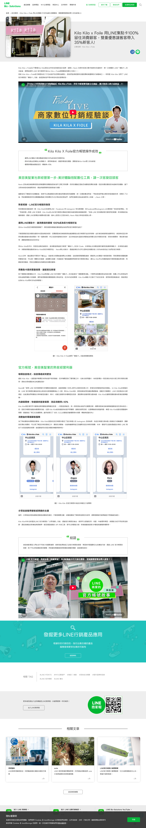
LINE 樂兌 (59, 679)
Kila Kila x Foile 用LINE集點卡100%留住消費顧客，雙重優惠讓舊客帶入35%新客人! (50, 13)
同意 (133, 819)
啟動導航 (73, 655)
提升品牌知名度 (99, 675)
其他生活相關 (85, 675)
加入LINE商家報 (34, 707)
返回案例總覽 (73, 792)
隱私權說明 (62, 823)
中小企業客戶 (60, 675)
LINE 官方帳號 (46, 679)
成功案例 (14, 13)
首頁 (7, 13)
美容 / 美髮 (72, 675)
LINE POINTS (46, 675)
